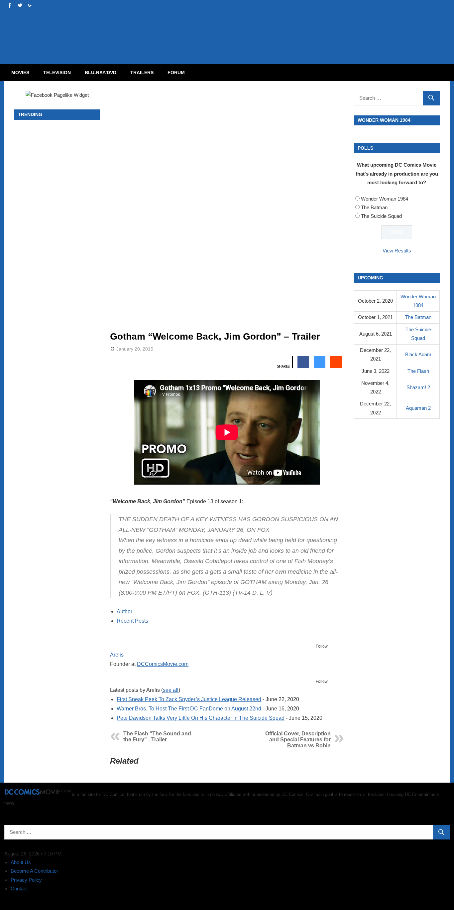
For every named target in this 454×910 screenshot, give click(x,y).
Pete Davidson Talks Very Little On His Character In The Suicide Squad (200, 718)
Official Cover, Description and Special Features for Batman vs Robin (298, 739)
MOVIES (20, 72)
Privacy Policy (26, 880)
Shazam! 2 (418, 387)
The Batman (374, 207)
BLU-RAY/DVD (100, 72)
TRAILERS (142, 72)
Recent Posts (132, 621)
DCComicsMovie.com (162, 664)
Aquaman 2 (418, 408)
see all (170, 690)
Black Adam (418, 354)
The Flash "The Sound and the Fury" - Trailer (157, 736)
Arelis (117, 655)
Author (124, 611)
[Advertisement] (254, 25)
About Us (21, 862)
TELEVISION (57, 72)
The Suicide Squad (381, 216)
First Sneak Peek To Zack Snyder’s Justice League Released (189, 699)
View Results (397, 250)
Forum (176, 72)
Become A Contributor (34, 871)
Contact (19, 888)
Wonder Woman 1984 (384, 199)
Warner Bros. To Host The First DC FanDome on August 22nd (189, 708)
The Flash (418, 371)
